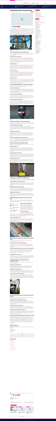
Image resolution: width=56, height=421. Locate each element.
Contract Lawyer (38, 27)
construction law (38, 26)
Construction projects (12, 53)
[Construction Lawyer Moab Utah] (11, 206)
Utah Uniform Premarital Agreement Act (39, 16)
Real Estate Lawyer (12, 341)
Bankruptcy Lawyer (38, 20)
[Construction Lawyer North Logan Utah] (11, 211)
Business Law (37, 21)
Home (22, 335)
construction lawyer (29, 60)
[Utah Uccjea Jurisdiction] (29, 7)
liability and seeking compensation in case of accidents (20, 220)
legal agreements (31, 134)
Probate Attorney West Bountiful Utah (29, 402)
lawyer (23, 67)
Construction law (12, 138)
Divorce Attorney (38, 29)
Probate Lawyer (12, 344)
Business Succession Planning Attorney (40, 22)
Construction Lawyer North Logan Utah (16, 210)
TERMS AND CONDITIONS (21, 0)
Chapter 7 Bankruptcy (38, 24)
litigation (30, 101)
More (37, 3)
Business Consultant (12, 348)
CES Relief (37, 23)
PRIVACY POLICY (16, 0)
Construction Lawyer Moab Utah (16, 205)
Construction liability (12, 218)
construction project (21, 59)
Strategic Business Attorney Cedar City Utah (15, 402)
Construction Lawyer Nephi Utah (16, 207)
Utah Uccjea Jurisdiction (38, 14)
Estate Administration (12, 347)
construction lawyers (14, 249)
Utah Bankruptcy (38, 52)
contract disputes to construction (25, 32)
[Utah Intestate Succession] (43, 7)
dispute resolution (14, 101)
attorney (29, 31)
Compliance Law (38, 25)
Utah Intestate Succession (38, 15)
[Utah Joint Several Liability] (15, 7)
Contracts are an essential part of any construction (16, 95)
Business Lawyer (12, 340)
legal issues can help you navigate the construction (26, 54)
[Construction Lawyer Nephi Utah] (11, 208)
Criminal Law (37, 28)
